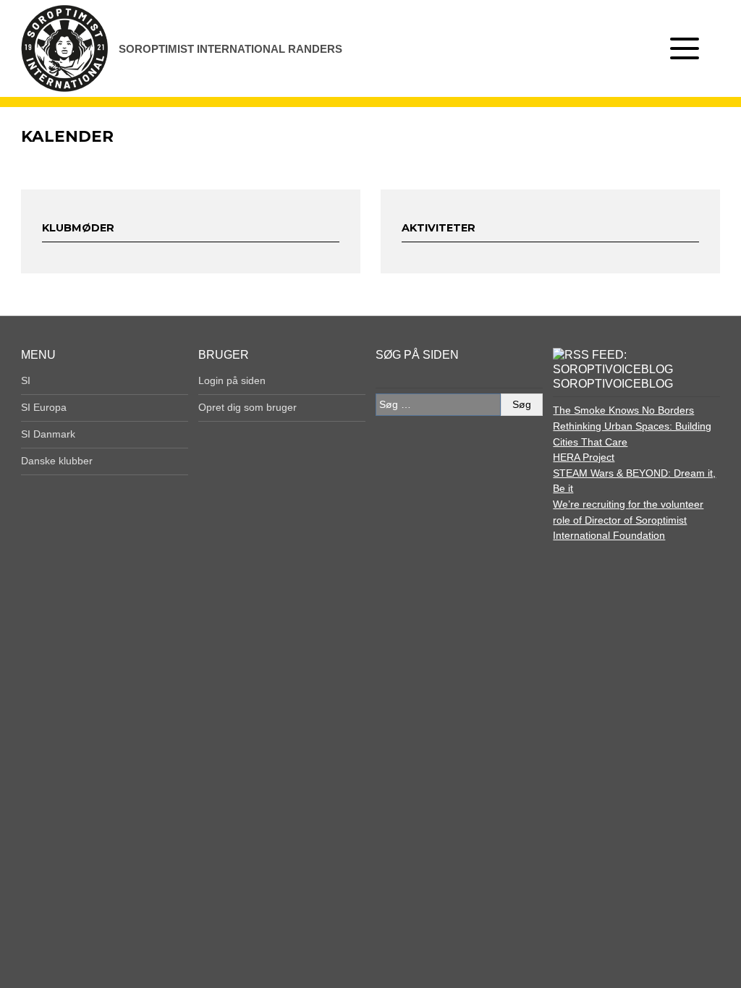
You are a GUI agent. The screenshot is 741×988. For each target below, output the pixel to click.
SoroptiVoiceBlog (613, 384)
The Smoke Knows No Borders (623, 410)
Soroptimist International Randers (230, 49)
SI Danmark (48, 434)
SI (25, 380)
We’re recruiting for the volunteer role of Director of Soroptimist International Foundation (628, 519)
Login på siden (232, 380)
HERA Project (583, 457)
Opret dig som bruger (247, 407)
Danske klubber (57, 461)
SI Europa (44, 407)
